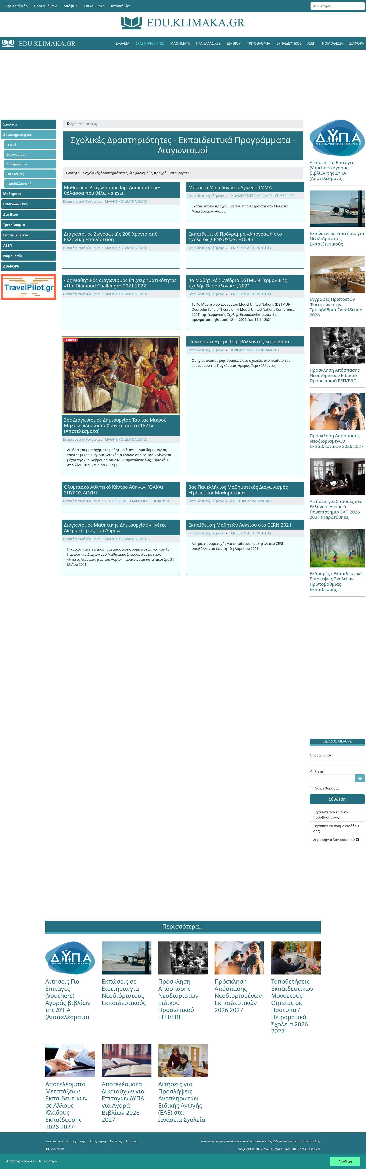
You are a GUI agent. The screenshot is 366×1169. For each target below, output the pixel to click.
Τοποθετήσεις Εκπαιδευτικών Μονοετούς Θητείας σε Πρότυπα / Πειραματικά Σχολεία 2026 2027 (292, 1006)
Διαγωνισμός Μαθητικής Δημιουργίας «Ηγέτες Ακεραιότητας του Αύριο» (115, 527)
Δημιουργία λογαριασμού (334, 839)
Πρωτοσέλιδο (16, 6)
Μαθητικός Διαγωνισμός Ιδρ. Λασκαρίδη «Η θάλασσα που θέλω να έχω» (112, 190)
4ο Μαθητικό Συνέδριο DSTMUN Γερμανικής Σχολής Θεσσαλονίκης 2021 (238, 283)
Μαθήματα (180, 43)
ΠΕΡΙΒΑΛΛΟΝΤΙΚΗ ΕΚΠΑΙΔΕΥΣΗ (254, 350)
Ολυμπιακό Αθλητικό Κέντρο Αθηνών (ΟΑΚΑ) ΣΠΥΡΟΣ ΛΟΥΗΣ (113, 489)
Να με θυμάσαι (327, 788)
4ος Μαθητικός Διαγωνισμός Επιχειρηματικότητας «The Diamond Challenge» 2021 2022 (120, 283)
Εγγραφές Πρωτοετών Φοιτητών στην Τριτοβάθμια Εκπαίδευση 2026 (336, 307)
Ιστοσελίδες (120, 6)
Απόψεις (71, 6)
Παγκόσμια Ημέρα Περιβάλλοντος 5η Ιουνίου (239, 341)
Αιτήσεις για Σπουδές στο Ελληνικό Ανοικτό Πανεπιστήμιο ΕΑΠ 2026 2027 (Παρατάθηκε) (336, 509)
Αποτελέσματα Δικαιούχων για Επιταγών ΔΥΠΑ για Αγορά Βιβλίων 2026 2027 (123, 1101)
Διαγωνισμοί (16, 154)
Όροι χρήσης (76, 1141)
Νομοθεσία (332, 43)
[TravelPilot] (28, 287)
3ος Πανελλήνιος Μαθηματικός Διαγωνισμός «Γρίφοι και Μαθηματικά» (238, 489)
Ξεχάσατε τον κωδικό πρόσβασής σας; (330, 815)
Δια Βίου (234, 43)
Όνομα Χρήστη (322, 755)
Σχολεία (122, 43)
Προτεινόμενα (45, 6)
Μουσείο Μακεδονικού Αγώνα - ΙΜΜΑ (230, 187)
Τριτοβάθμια (258, 43)
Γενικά (11, 145)
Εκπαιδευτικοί (288, 43)
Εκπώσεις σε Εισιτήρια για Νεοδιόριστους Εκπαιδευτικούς (337, 238)
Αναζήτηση (98, 1141)
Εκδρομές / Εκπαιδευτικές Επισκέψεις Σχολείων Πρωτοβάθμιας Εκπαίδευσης (336, 581)
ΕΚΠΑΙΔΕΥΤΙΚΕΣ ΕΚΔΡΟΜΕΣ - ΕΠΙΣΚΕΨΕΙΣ (261, 195)
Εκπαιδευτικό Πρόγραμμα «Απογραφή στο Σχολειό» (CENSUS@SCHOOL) (235, 236)
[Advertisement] (173, 79)
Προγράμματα (16, 164)
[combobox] (338, 6)
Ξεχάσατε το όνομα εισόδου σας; (336, 828)
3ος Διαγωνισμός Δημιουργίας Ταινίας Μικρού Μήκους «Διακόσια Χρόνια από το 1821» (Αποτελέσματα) (115, 425)
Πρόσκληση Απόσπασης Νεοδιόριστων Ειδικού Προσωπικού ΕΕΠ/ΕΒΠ (335, 375)
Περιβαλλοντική (18, 184)
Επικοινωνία (94, 6)
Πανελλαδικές (208, 43)
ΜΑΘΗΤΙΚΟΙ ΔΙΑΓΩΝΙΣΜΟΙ (126, 201)
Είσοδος (131, 1141)
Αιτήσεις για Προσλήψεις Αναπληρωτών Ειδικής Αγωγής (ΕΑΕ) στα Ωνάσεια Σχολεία (181, 1101)
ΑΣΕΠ (311, 43)
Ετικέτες (116, 1141)
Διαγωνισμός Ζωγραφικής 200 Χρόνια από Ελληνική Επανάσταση (111, 236)
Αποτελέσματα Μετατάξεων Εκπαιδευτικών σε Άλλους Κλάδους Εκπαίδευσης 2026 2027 (66, 1105)
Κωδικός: (317, 771)
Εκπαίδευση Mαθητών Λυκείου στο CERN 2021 (240, 525)
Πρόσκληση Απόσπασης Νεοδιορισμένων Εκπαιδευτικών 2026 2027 (336, 441)
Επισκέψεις (15, 174)
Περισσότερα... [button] (48, 1161)
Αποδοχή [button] (345, 1161)
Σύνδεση (337, 799)
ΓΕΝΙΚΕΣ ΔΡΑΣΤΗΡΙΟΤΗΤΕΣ (250, 248)
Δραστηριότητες (150, 43)
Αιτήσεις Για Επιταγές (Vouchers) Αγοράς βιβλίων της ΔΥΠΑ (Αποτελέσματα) (332, 170)
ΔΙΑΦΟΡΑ (11, 266)
